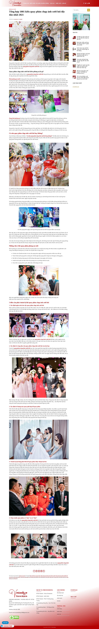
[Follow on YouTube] (89, 3)
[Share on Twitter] (36, 571)
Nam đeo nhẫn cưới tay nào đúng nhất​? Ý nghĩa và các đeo (83, 44)
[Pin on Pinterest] (41, 571)
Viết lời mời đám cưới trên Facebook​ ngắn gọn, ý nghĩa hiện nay (83, 55)
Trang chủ (26, 3)
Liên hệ (64, 3)
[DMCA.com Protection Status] (14, 617)
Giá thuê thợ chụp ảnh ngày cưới (47, 577)
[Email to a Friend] (39, 571)
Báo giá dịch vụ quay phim (35, 575)
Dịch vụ (52, 3)
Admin (20, 19)
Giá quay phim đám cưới (35, 577)
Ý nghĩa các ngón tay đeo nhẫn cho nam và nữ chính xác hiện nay (83, 66)
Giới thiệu (32, 3)
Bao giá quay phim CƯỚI (61, 575)
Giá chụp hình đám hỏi (25, 577)
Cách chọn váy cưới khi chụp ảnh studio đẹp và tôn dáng (83, 49)
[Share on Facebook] (34, 571)
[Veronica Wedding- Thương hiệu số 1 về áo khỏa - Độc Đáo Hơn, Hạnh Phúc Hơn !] (15, 3)
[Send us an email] (85, 3)
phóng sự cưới (12, 9)
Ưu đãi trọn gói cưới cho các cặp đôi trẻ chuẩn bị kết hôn (83, 38)
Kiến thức (58, 3)
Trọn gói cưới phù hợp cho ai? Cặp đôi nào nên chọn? (83, 61)
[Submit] (88, 10)
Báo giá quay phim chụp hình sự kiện (48, 575)
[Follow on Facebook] (83, 3)
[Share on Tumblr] (44, 571)
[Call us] (87, 3)
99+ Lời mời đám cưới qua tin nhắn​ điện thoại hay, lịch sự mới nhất (83, 78)
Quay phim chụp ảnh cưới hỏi (60, 577)
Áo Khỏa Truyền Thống (42, 3)
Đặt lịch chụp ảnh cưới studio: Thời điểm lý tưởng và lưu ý (82, 72)
